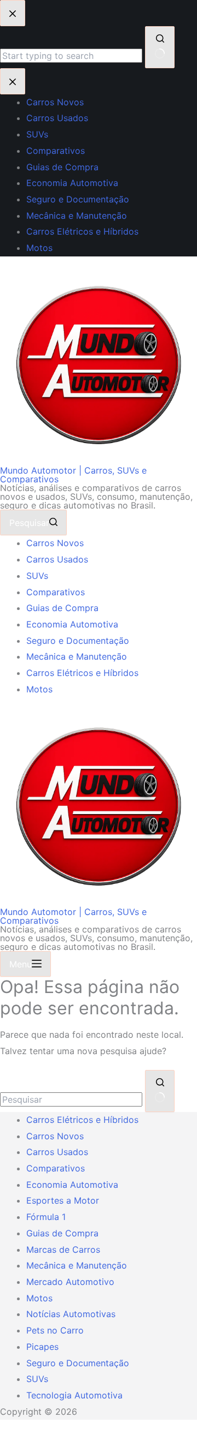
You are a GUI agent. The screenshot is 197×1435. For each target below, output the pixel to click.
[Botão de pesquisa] (160, 1091)
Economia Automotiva (72, 624)
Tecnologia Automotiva (74, 1395)
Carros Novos (55, 542)
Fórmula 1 (46, 1216)
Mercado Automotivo (70, 1281)
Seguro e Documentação (77, 640)
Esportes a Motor (62, 1200)
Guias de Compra (62, 607)
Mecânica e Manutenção (76, 656)
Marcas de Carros (63, 1249)
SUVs (37, 575)
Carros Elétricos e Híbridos (82, 672)
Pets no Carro (55, 1330)
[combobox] (71, 1099)
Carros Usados (57, 559)
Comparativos (55, 592)
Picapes (42, 1346)
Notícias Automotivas (70, 1313)
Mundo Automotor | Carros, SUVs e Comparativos (73, 475)
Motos (39, 689)
